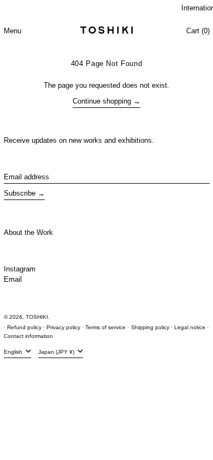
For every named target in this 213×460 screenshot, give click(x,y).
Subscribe (20, 193)
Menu (12, 31)
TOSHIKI (37, 317)
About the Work (28, 232)
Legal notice (189, 327)
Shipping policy (150, 327)
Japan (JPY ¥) (57, 352)
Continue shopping (102, 101)
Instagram (20, 269)
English (14, 352)
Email (13, 279)
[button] (198, 31)
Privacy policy (63, 327)
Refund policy (24, 327)
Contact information (28, 336)
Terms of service (105, 327)
